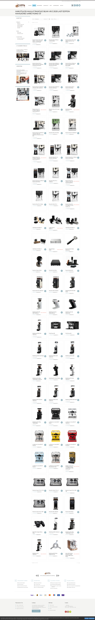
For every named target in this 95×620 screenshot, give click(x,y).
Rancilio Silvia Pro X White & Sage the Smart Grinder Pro (36, 158)
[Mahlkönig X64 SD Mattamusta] (72, 304)
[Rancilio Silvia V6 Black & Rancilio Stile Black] (56, 79)
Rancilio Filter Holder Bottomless (70, 249)
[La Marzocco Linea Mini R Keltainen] (56, 436)
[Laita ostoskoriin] (45, 40)
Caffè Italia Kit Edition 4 (37, 248)
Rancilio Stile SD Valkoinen (38, 290)
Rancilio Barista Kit (69, 270)
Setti (18, 27)
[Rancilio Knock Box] (56, 262)
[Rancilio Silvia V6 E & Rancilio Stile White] (72, 79)
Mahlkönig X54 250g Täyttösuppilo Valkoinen (37, 379)
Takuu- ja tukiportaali (20, 605)
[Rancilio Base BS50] (56, 241)
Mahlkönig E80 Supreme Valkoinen (37, 400)
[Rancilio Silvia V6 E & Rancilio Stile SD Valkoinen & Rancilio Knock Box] (39, 55)
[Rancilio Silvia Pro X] (56, 196)
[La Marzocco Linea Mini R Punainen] (72, 436)
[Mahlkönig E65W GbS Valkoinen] (39, 325)
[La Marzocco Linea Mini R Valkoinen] (72, 414)
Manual (18, 32)
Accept (87, 618)
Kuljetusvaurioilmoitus (20, 608)
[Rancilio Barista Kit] (72, 262)
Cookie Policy (91, 618)
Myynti (18, 23)
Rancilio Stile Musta (69, 511)
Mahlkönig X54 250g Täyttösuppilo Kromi (70, 533)
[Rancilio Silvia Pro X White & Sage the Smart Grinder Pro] (39, 149)
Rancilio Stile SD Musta (53, 290)
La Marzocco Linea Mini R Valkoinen (71, 423)
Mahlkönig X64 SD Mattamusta (69, 313)
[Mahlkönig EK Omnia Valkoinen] (72, 370)
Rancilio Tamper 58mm (37, 270)
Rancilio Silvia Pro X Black (38, 204)
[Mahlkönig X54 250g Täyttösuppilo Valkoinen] (39, 370)
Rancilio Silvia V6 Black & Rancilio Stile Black (54, 87)
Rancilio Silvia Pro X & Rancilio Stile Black (53, 158)
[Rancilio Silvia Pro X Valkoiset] (56, 173)
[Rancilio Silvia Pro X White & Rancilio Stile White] (72, 149)
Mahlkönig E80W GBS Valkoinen (53, 400)
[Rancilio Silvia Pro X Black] (39, 196)
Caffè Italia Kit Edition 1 (51, 228)
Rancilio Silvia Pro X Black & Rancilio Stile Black (38, 181)
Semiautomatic (19, 33)
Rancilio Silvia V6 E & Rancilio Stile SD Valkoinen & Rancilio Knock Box (38, 64)
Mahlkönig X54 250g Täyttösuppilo (37, 423)
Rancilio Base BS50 (52, 249)
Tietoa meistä (52, 605)
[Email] (70, 612)
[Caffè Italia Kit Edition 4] (39, 241)
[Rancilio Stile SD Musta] (56, 282)
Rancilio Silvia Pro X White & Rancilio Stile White (71, 158)
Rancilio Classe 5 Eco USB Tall (71, 491)
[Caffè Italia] (20, 5)
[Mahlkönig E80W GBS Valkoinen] (56, 391)
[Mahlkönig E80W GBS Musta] (72, 391)
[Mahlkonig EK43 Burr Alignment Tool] (56, 545)
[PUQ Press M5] (56, 325)
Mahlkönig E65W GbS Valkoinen (37, 334)
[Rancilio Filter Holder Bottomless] (72, 241)
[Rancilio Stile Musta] (72, 504)
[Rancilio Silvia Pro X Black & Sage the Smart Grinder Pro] (72, 173)
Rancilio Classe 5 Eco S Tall (38, 490)
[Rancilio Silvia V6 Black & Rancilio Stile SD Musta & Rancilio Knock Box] (56, 55)
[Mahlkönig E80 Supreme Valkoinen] (39, 391)
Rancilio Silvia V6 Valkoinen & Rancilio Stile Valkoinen (38, 87)
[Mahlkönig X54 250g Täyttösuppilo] (39, 414)
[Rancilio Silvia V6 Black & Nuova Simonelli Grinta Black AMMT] (72, 55)
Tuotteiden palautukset (20, 606)
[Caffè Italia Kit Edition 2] (72, 219)
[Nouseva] (42, 19)
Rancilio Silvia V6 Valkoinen (71, 132)
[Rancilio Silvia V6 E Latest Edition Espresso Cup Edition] (72, 32)
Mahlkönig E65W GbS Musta (38, 355)
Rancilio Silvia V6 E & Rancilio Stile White (70, 87)
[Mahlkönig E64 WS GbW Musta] (72, 282)
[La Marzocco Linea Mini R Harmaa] (39, 436)
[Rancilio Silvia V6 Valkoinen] (72, 125)
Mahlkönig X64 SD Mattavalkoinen (52, 313)
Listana (49, 19)
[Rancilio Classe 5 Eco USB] (39, 504)
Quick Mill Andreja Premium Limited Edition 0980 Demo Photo (69, 555)
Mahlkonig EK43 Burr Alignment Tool (53, 554)
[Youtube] (66, 612)
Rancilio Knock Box (53, 270)
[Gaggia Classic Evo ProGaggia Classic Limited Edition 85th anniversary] (72, 458)
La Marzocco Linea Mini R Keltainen (54, 445)
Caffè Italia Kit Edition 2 (70, 227)
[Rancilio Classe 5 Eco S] (56, 482)
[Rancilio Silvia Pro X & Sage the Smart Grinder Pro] (72, 196)
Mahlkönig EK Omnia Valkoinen (70, 379)
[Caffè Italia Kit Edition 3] (39, 219)
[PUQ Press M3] (72, 325)
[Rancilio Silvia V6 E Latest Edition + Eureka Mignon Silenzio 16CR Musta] (39, 32)
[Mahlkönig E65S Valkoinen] (56, 524)
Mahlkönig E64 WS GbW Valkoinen (36, 313)
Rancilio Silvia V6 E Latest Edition (54, 110)
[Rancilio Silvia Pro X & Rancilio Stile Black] (56, 149)
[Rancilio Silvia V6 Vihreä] (56, 125)
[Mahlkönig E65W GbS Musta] (39, 348)
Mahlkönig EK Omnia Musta (54, 378)
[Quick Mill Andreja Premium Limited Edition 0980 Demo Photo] (72, 545)
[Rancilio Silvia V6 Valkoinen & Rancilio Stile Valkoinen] (39, 79)
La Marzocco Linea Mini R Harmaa (38, 445)
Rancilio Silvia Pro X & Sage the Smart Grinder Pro (69, 205)
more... (28, 22)
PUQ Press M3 (68, 333)
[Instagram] (68, 612)
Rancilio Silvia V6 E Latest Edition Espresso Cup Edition (71, 40)
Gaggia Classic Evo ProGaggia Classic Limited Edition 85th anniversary (69, 467)
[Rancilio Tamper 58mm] (39, 262)
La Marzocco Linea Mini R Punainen (71, 445)
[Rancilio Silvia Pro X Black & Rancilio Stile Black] (39, 173)
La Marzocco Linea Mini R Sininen (38, 466)
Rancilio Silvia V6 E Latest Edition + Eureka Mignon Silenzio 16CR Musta (38, 40)
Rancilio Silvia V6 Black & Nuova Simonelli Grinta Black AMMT (71, 64)
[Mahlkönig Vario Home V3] (72, 101)
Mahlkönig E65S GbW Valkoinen (53, 356)
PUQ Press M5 (52, 333)
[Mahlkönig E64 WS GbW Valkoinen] (39, 304)
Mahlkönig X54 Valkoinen (35, 554)
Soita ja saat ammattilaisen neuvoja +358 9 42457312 (70, 1)
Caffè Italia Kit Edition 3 (37, 227)
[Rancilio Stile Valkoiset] (56, 504)
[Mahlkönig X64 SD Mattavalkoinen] (56, 304)
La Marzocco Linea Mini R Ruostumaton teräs (54, 466)
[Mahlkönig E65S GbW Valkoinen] (56, 348)
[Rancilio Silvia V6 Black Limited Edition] (56, 32)
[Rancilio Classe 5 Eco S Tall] (39, 482)
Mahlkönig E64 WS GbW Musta (70, 291)
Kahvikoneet (19, 25)
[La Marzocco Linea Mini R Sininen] (39, 458)
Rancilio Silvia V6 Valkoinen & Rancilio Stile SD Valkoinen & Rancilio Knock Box (38, 134)
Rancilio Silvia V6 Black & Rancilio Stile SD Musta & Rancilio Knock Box (54, 64)
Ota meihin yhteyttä (53, 610)
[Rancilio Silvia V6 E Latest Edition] (56, 101)
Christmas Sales (19, 24)
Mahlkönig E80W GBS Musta (71, 399)
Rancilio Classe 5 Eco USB (38, 511)
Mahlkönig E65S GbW (70, 355)
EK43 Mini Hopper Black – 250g (38, 533)
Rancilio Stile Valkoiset (53, 511)
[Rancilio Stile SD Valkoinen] (39, 282)
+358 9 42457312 (70, 606)
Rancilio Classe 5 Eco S (54, 490)
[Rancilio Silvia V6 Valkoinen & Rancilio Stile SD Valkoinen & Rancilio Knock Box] (39, 125)
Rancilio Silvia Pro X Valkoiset (53, 181)
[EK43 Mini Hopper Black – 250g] (39, 524)
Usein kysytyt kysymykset (53, 606)
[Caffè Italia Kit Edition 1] (56, 219)
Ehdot (50, 608)
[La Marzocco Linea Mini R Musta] (56, 414)
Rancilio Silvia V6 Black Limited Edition (53, 40)
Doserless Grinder (20, 38)
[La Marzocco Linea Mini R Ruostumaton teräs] (56, 458)
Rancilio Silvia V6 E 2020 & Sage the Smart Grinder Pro (36, 110)
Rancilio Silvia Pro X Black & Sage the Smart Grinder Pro (69, 181)
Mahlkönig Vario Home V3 (69, 110)
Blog (79, 1)
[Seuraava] (79, 22)
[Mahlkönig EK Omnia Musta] (56, 370)
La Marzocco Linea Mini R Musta (54, 423)
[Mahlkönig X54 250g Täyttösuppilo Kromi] (72, 524)
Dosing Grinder (19, 39)
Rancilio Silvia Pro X (53, 204)
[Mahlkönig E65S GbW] (72, 348)
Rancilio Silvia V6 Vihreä (54, 132)
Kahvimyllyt (19, 26)
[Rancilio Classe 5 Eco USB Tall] (72, 482)
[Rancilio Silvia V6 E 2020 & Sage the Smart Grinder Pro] (39, 101)
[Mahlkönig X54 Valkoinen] (39, 545)
